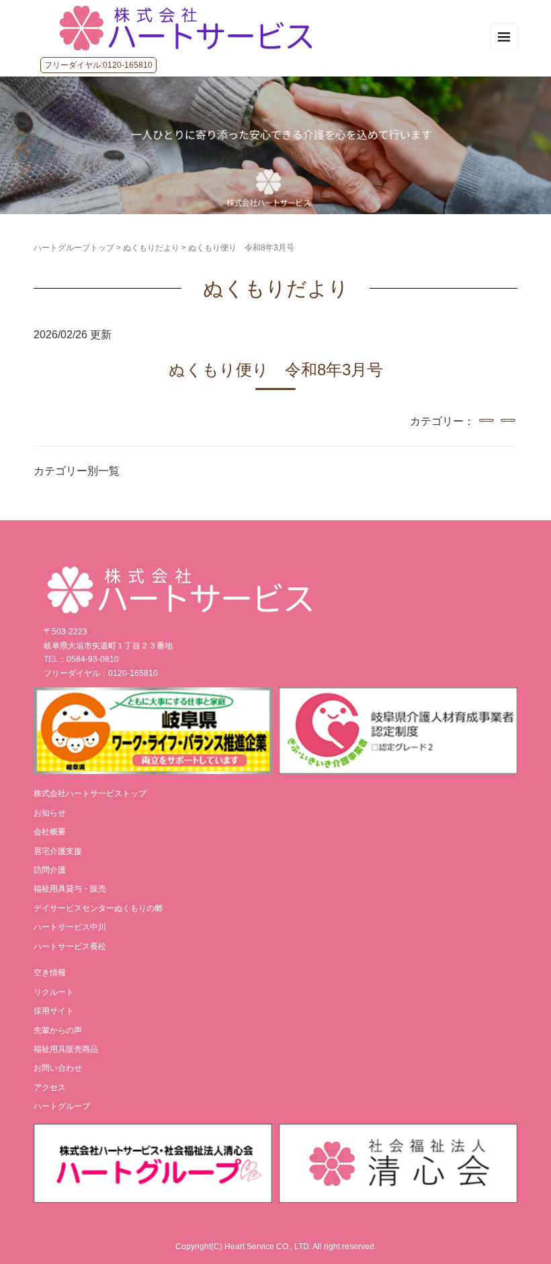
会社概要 (50, 831)
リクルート (54, 992)
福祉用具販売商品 (66, 1049)
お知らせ (50, 813)
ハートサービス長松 (70, 946)
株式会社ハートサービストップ (90, 793)
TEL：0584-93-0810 (81, 659)
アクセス (50, 1087)
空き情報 (50, 972)
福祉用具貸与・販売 (70, 888)
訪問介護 (50, 870)
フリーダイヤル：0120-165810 (101, 673)
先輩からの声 (58, 1030)
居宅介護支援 (58, 851)
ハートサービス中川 (70, 927)
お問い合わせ (58, 1068)
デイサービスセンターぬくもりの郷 (98, 908)
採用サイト (54, 1011)
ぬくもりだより (151, 247)
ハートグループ (62, 1106)
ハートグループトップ (74, 247)
